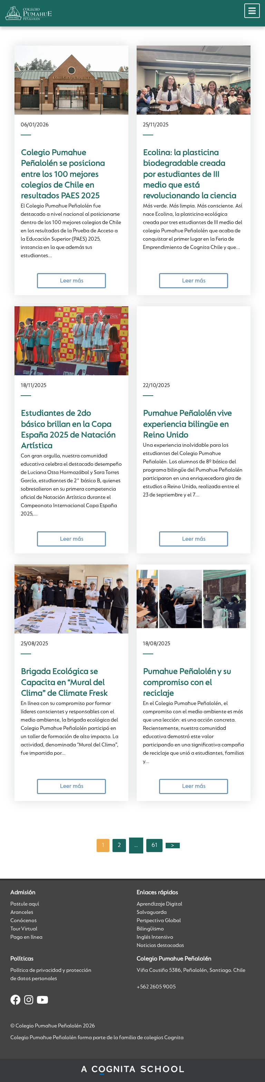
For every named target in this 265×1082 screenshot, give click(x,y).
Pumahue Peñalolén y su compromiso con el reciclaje (187, 682)
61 (154, 845)
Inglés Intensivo (155, 937)
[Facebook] (15, 1001)
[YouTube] (42, 1001)
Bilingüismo (150, 929)
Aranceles (21, 912)
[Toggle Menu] (252, 11)
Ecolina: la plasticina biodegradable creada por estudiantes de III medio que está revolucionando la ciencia (189, 174)
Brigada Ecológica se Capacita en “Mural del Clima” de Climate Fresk (64, 682)
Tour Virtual (23, 929)
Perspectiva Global (159, 921)
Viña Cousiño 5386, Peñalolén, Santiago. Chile (191, 970)
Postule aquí (24, 904)
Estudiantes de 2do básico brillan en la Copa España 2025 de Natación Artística (68, 430)
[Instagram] (28, 1001)
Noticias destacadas (160, 945)
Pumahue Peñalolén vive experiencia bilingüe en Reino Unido (187, 424)
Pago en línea (26, 937)
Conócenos (23, 921)
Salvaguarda (152, 912)
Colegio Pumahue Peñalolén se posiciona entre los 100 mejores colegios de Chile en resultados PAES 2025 (63, 174)
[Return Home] (28, 13)
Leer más (71, 281)
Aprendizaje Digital (159, 904)
